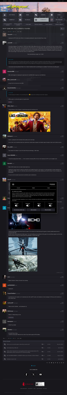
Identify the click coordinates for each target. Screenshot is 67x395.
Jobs (14, 0)
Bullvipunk (10, 136)
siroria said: (10, 92)
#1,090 (61, 163)
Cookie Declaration (39, 388)
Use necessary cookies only (19, 209)
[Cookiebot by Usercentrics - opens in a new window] (50, 184)
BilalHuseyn (10, 311)
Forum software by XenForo (33, 393)
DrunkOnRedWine (12, 88)
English (34, 365)
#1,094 (61, 277)
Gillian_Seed (11, 106)
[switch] (27, 205)
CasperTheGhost (12, 293)
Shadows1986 (11, 71)
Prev (4, 31)
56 (13, 31)
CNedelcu (10, 329)
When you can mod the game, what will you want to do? (18, 344)
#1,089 (61, 155)
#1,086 (61, 106)
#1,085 (61, 88)
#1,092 (61, 198)
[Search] (61, 28)
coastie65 (10, 42)
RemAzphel (10, 321)
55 (11, 31)
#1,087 (61, 136)
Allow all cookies (48, 209)
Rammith (10, 163)
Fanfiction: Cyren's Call (11, 359)
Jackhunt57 (10, 303)
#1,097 (61, 303)
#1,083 (61, 71)
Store (17, 0)
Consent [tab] (18, 187)
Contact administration (23, 388)
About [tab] (48, 187)
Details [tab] (33, 187)
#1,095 (61, 285)
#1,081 (61, 34)
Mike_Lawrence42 (12, 79)
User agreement (30, 388)
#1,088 (61, 147)
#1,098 (61, 311)
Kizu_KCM (10, 147)
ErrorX (9, 207)
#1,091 (61, 179)
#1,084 (61, 80)
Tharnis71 (10, 34)
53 (8, 31)
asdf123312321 (11, 285)
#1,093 (61, 208)
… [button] (16, 31)
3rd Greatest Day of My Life (12, 347)
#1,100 (61, 330)
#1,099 (61, 321)
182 (18, 31)
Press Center (45, 388)
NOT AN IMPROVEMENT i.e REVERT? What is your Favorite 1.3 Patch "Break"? (23, 355)
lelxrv (9, 277)
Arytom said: (10, 59)
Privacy (34, 388)
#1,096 (61, 293)
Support (21, 0)
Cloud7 (9, 179)
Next (20, 31)
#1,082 (61, 43)
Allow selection (33, 209)
